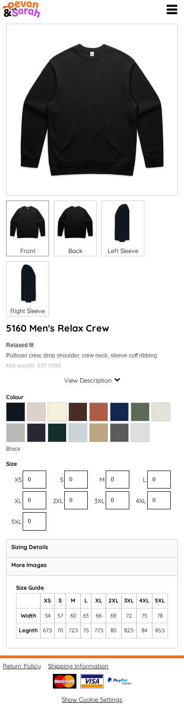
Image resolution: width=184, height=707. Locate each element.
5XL (16, 521)
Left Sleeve (123, 250)
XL (18, 501)
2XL (58, 501)
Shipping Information (78, 666)
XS (18, 479)
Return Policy (22, 666)
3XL (99, 501)
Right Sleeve (27, 310)
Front (27, 250)
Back (75, 250)
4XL (141, 501)
